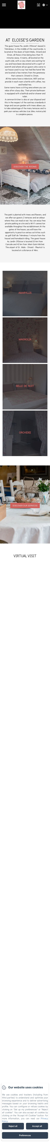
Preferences (25, 1135)
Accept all (37, 1126)
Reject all (13, 1126)
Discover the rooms (25, 166)
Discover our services (25, 505)
